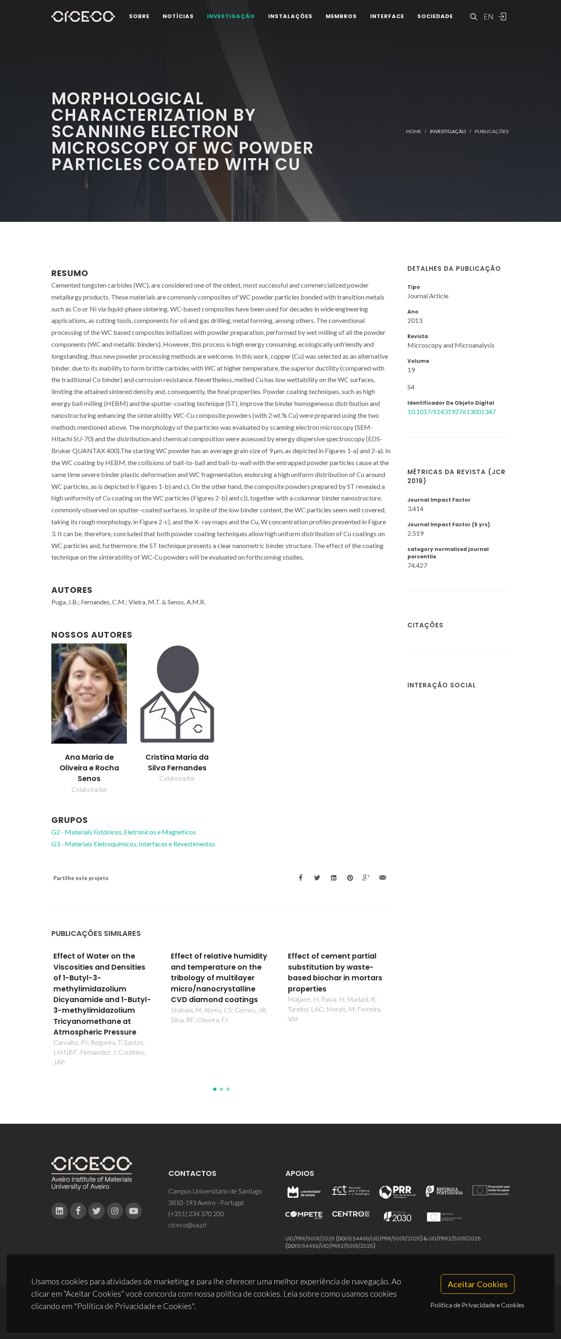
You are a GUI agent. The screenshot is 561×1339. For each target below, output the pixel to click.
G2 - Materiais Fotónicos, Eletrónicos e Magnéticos (123, 832)
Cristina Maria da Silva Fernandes (177, 762)
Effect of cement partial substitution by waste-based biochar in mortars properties (335, 972)
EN (487, 16)
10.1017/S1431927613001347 (451, 411)
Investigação (231, 16)
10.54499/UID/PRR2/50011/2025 (335, 1245)
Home (413, 131)
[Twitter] (96, 1211)
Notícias (178, 16)
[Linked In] (59, 1211)
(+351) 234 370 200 (196, 1213)
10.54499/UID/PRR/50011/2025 (384, 1238)
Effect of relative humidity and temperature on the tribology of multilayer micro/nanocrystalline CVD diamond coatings (219, 978)
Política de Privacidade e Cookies (477, 1305)
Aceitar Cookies (478, 1284)
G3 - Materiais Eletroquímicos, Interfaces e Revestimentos (133, 844)
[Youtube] (133, 1211)
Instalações (290, 16)
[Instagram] (115, 1211)
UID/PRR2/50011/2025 (454, 1238)
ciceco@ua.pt (187, 1224)
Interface (387, 16)
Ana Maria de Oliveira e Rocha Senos (89, 768)
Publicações (491, 131)
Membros (341, 16)
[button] (214, 1089)
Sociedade (435, 16)
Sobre (139, 16)
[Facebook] (78, 1211)
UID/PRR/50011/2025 (310, 1238)
